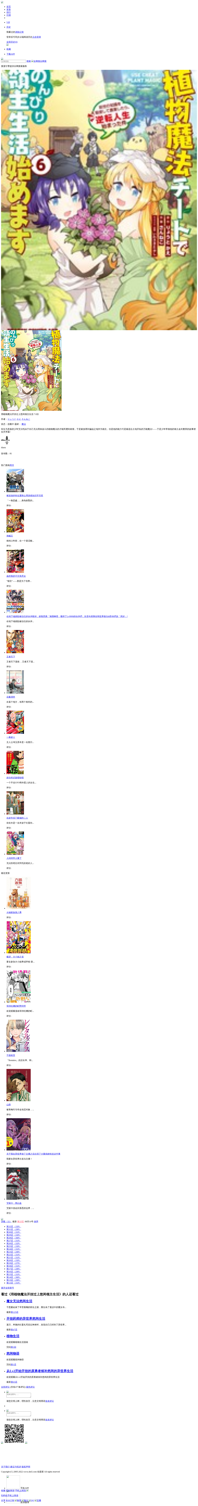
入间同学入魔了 (14, 858)
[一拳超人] (15, 733)
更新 (8, 9)
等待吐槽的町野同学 (16, 1006)
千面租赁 (10, 1055)
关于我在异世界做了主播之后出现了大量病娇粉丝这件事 (33, 1154)
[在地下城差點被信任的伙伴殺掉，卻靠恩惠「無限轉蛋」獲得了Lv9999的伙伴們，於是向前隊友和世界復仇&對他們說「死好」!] (15, 612)
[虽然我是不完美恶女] (15, 572)
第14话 (13, 1277)
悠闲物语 (12, 1353)
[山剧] (18, 1100)
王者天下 (10, 657)
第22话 (13, 1255)
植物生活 (12, 1336)
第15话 (13, 1274)
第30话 (13, 1232)
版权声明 (26, 1467)
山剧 (8, 1104)
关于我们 (5, 1467)
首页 (8, 7)
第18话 (13, 1266)
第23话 (13, 1252)
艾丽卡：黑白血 (14, 1203)
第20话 (13, 1260)
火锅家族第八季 (14, 912)
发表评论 (49, 1401)
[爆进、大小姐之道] (18, 952)
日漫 (8, 15)
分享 (3, 1500)
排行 (8, 12)
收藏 (3, 1490)
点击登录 (36, 37)
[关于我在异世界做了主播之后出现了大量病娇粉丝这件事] (18, 1150)
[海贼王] (15, 532)
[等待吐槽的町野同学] (18, 1002)
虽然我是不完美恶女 (16, 576)
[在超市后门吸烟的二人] (15, 814)
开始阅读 (10, 1490)
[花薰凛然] (15, 693)
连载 (6, 1221)
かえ (19, 419)
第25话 (13, 1246)
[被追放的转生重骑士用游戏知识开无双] (15, 491)
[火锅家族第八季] (18, 908)
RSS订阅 (10, 1500)
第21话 (13, 1257)
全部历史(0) (12, 42)
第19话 (13, 1263)
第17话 (13, 1269)
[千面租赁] (18, 1051)
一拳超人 (10, 737)
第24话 (13, 1249)
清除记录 (19, 32)
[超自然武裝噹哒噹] (15, 773)
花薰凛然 (10, 697)
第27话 (13, 1240)
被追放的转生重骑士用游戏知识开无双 (24, 495)
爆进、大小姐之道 (15, 957)
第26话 (13, 1243)
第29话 (13, 1235)
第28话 (13, 1238)
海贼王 (9, 536)
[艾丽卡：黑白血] (17, 1199)
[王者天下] (15, 652)
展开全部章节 (7, 1288)
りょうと (12, 419)
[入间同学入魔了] (15, 854)
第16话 (13, 1271)
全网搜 (43, 61)
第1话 (13, 1364)
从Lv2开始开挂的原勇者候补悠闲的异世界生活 (39, 1371)
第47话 (14, 1329)
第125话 (14, 1312)
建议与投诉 (15, 1467)
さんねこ (26, 419)
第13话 (13, 1280)
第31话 (13, 1229)
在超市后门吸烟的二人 (17, 818)
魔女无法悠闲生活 (19, 1301)
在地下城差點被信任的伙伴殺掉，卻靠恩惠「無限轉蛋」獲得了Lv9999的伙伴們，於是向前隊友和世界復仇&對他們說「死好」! (67, 616)
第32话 (20, 1221)
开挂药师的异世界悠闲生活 (25, 1318)
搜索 (29, 61)
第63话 (14, 1382)
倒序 (36, 1221)
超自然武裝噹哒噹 (15, 777)
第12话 (13, 1283)
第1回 (13, 1347)
